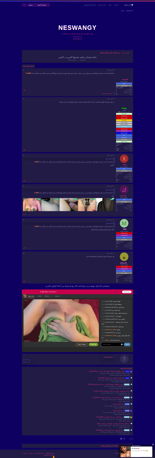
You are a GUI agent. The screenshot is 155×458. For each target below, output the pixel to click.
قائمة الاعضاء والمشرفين (89, 5)
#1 (23, 70)
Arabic (117, 453)
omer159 (82, 60)
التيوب (109, 5)
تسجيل (122, 10)
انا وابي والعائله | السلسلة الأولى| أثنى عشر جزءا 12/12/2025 (109, 371)
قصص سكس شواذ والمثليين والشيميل (119, 375)
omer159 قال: (109, 159)
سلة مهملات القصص (124, 394)
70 (116, 210)
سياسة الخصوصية (39, 453)
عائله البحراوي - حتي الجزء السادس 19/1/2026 (112, 430)
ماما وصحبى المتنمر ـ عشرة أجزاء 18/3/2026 (113, 378)
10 (116, 181)
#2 (23, 98)
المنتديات (116, 5)
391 (117, 281)
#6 (23, 253)
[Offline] (127, 71)
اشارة (24, 90)
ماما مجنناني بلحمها (121, 404)
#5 (23, 219)
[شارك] (26, 70)
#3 (23, 155)
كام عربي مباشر (102, 5)
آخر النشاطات (129, 10)
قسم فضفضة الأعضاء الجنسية (122, 407)
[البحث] (24, 5)
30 (116, 94)
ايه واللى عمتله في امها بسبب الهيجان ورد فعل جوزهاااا (113, 423)
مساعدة (31, 453)
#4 (23, 186)
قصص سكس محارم (124, 401)
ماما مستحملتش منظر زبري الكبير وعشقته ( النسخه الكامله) (112, 391)
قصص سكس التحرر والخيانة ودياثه (120, 381)
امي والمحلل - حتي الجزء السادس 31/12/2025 (112, 417)
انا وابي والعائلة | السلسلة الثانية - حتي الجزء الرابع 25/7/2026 (108, 384)
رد (29, 90)
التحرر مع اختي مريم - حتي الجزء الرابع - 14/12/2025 (110, 397)
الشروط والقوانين (49, 453)
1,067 (117, 150)
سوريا (117, 179)
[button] (108, 357)
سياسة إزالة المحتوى (49, 455)
